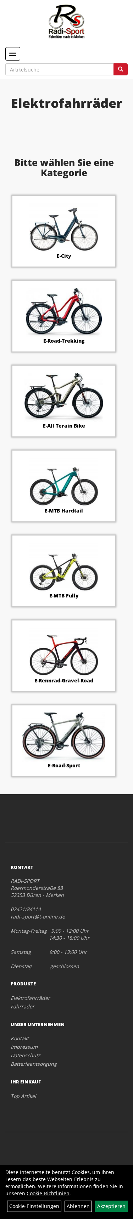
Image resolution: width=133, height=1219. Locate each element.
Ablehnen (78, 1206)
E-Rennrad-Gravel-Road (63, 680)
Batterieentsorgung (34, 1063)
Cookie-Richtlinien (48, 1193)
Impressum (24, 1046)
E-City (64, 255)
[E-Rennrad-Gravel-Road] (64, 652)
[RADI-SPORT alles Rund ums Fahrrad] (66, 21)
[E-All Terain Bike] (64, 397)
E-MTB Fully (64, 595)
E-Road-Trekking (63, 340)
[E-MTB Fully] (64, 567)
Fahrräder (22, 1006)
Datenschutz (25, 1055)
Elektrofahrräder (30, 998)
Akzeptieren (111, 1206)
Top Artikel (23, 1096)
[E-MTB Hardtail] (64, 482)
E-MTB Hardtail (64, 510)
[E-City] (64, 227)
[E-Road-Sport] (64, 737)
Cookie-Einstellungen (34, 1206)
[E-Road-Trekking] (64, 312)
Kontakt (20, 1038)
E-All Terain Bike (64, 425)
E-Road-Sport (64, 765)
